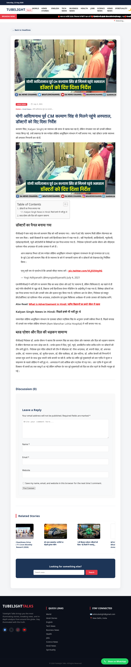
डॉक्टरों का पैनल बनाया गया (29, 208)
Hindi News (110, 9)
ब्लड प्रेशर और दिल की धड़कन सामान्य (34, 215)
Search (91, 572)
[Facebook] (5, 629)
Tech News (64, 9)
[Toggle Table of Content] (64, 204)
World (35, 8)
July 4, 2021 (73, 277)
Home (18, 109)
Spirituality (121, 8)
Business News (73, 9)
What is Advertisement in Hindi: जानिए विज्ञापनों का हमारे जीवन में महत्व (64, 304)
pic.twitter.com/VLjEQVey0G (85, 270)
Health (84, 8)
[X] (11, 629)
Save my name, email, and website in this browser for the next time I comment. (63, 483)
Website (26, 470)
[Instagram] (18, 629)
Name (26, 444)
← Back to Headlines (21, 30)
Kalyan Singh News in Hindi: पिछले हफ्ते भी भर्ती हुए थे (45, 212)
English (55, 8)
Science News (101, 9)
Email (25, 457)
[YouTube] (24, 629)
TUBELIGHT (19, 9)
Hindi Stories (45, 9)
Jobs (92, 8)
